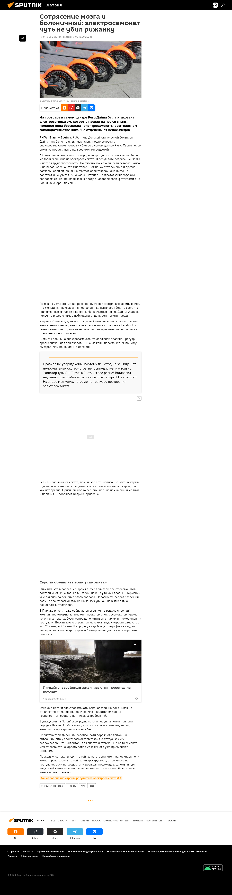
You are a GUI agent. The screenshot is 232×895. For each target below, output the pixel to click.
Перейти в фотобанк (79, 101)
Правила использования (50, 851)
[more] (136, 698)
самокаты (71, 785)
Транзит (138, 820)
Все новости (59, 820)
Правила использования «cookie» (125, 851)
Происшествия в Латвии (52, 785)
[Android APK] (213, 868)
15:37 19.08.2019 (48, 36)
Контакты (28, 851)
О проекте (13, 851)
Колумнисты (154, 820)
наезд (91, 785)
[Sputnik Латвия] (26, 9)
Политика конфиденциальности (85, 851)
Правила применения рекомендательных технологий (177, 851)
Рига (83, 785)
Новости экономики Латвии (110, 820)
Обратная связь (29, 856)
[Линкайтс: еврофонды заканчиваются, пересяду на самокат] (90, 661)
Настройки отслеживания (56, 856)
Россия (171, 820)
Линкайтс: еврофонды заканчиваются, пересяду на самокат (87, 689)
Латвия (84, 820)
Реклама (12, 856)
